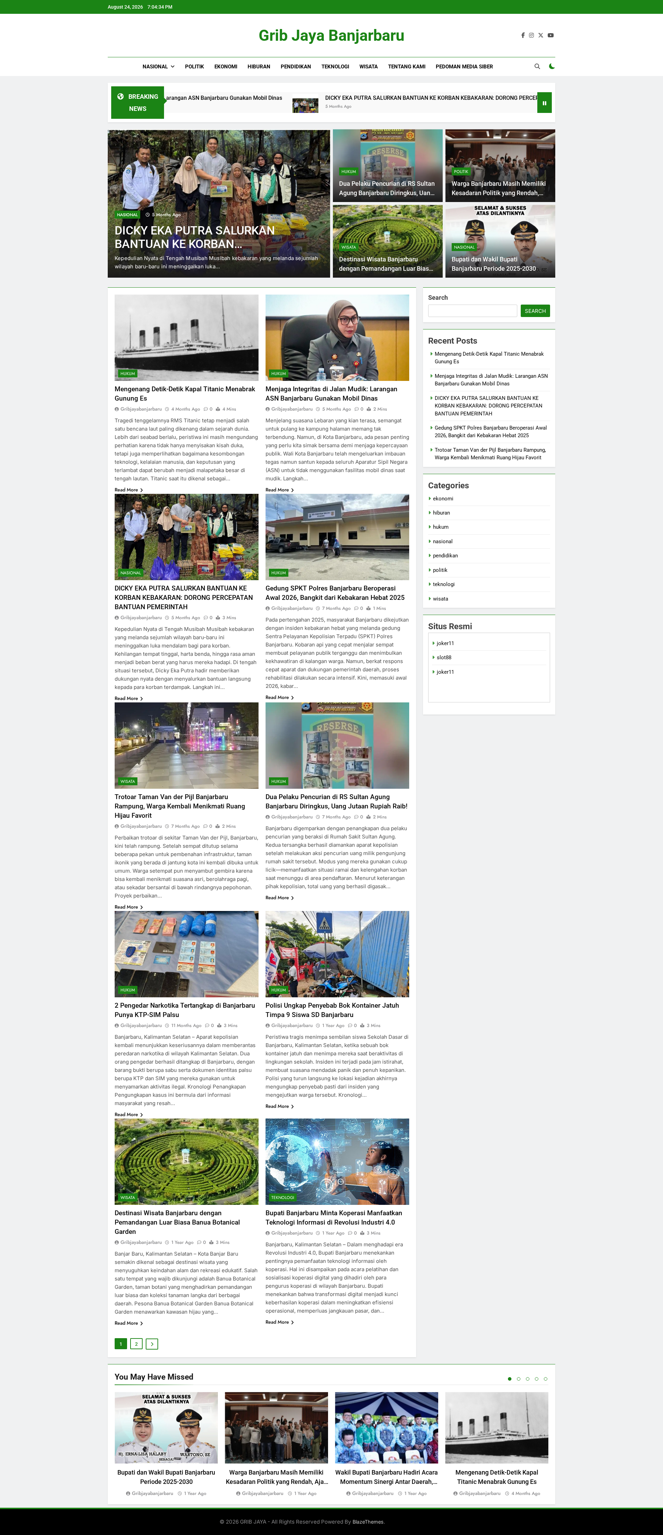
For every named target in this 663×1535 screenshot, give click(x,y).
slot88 (444, 657)
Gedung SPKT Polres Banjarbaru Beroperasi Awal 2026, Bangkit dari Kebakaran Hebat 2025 (205, 244)
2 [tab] (518, 1379)
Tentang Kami (406, 67)
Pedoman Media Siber (464, 67)
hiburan (259, 67)
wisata (368, 67)
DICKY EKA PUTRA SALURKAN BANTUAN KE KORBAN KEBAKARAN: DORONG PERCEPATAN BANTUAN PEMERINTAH (367, 98)
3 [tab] (527, 1379)
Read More (126, 489)
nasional (155, 67)
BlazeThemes (368, 1522)
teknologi (335, 67)
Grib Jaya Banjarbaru (331, 35)
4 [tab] (536, 1379)
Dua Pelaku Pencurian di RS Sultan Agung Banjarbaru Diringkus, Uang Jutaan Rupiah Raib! (387, 192)
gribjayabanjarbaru (141, 408)
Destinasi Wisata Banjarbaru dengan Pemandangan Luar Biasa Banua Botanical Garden (385, 268)
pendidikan (296, 67)
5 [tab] (545, 1379)
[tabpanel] (166, 1444)
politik (194, 67)
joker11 (445, 643)
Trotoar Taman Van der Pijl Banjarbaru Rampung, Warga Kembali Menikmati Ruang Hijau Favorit (180, 806)
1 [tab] (509, 1379)
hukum (124, 215)
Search (438, 297)
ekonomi (225, 67)
